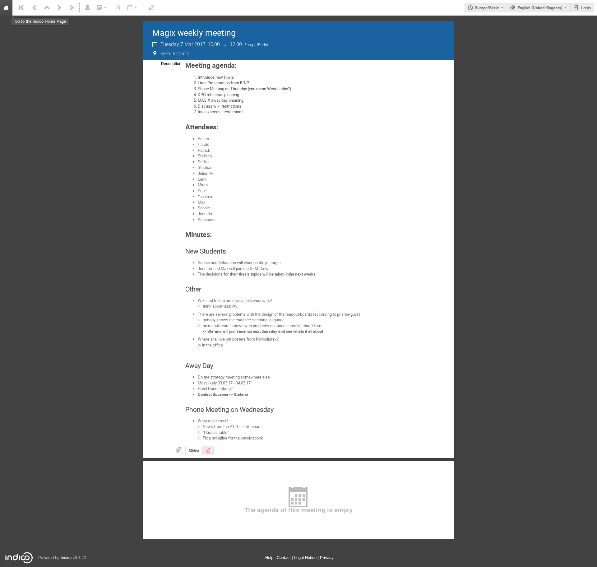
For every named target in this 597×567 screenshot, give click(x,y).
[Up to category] (47, 8)
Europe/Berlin (487, 8)
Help (269, 557)
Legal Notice (305, 557)
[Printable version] (87, 8)
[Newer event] (59, 8)
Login (586, 8)
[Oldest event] (22, 8)
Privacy (327, 557)
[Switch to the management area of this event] (151, 8)
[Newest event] (71, 8)
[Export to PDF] (117, 8)
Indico (66, 557)
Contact (284, 557)
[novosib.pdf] (208, 450)
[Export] (102, 8)
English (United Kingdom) (540, 8)
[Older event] (34, 8)
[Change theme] (132, 8)
